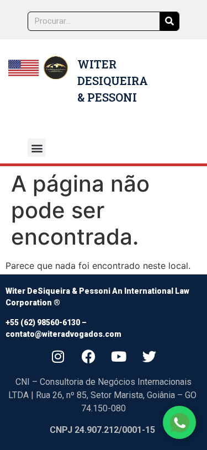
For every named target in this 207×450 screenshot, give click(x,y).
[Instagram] (58, 356)
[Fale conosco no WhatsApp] (179, 422)
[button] (37, 148)
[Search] (169, 21)
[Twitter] (149, 356)
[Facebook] (88, 356)
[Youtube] (118, 356)
